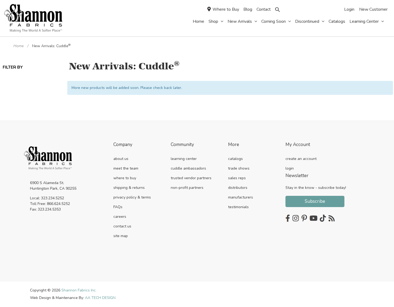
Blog (247, 9)
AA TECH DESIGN (100, 297)
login (289, 168)
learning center (184, 158)
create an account (301, 158)
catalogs (235, 158)
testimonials (238, 206)
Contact (264, 9)
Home (18, 45)
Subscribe (315, 201)
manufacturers (240, 197)
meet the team (125, 168)
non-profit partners (187, 187)
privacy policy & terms (132, 197)
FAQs (117, 206)
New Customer (373, 9)
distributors (237, 187)
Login (349, 9)
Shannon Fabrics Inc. (78, 290)
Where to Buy (226, 9)
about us (120, 158)
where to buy (124, 178)
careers (119, 216)
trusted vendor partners (191, 178)
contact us (122, 226)
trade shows (239, 168)
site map (120, 235)
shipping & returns (129, 187)
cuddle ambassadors (188, 168)
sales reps (237, 178)
